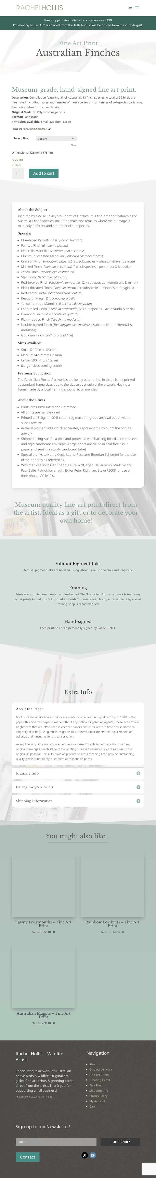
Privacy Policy (98, 1096)
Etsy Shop (96, 1085)
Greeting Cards (99, 1080)
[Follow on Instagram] (93, 1155)
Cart (92, 1106)
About (93, 1064)
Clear (74, 145)
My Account (97, 1101)
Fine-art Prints (99, 1075)
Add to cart (43, 173)
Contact (27, 1157)
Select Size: (21, 138)
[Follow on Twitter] (84, 1155)
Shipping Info (98, 1090)
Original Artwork (100, 1069)
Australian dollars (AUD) (38, 128)
